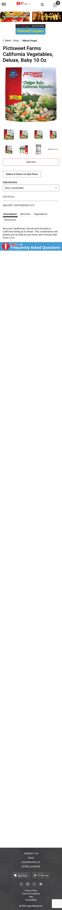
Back (8, 40)
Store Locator (31, 866)
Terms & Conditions (31, 893)
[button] (9, 135)
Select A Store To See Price (22, 174)
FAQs (31, 857)
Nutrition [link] (25, 214)
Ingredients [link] (40, 214)
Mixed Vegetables (33, 40)
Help (31, 897)
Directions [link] (10, 219)
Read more (9, 237)
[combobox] (31, 188)
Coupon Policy (31, 862)
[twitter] (34, 884)
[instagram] (28, 884)
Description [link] (10, 214)
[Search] (40, 4)
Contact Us (31, 853)
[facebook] (21, 884)
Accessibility (31, 900)
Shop (16, 40)
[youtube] (41, 884)
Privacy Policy (31, 890)
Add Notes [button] (8, 196)
